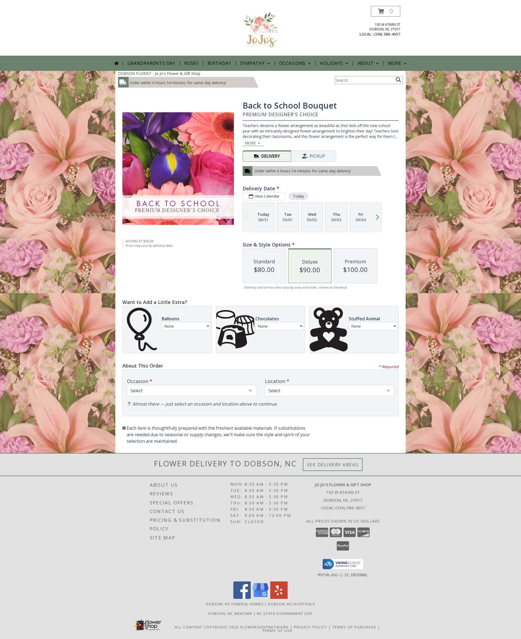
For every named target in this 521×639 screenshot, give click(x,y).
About (365, 63)
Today (298, 196)
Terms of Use (277, 630)
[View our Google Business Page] (260, 597)
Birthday (219, 63)
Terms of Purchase (354, 627)
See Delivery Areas (333, 464)
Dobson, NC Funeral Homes (234, 604)
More (394, 63)
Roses (191, 63)
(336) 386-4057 (386, 34)
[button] (385, 11)
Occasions (292, 63)
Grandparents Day (151, 63)
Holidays (331, 63)
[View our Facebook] (242, 597)
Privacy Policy (310, 627)
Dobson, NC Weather (230, 613)
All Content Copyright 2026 (207, 627)
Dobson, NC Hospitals (291, 604)
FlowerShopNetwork (264, 627)
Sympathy (252, 63)
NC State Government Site (285, 613)
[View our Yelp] (279, 597)
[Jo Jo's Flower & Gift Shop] (260, 30)
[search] (398, 80)
